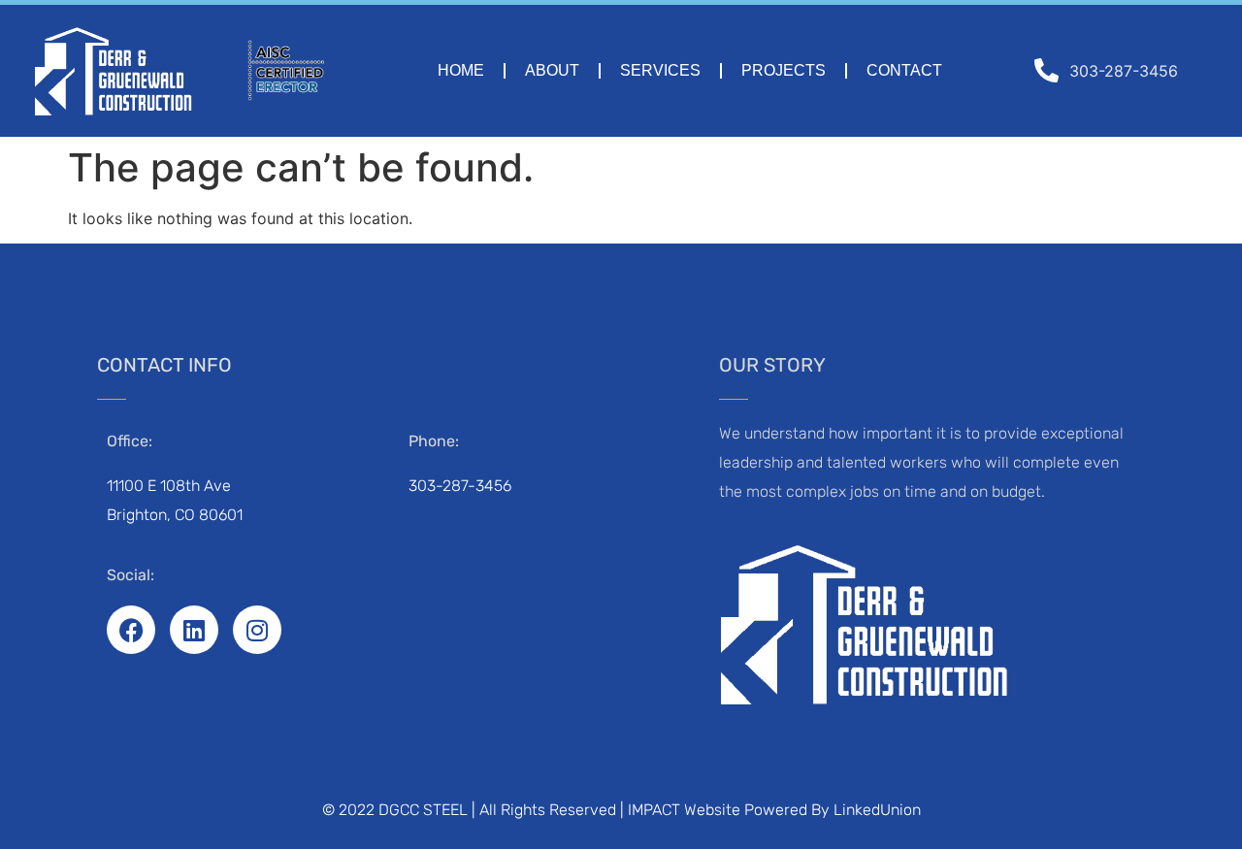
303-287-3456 (460, 485)
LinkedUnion (877, 809)
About (552, 70)
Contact (904, 70)
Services (660, 70)
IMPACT (654, 809)
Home (461, 70)
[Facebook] (131, 629)
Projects (783, 70)
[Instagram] (257, 629)
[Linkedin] (194, 629)
